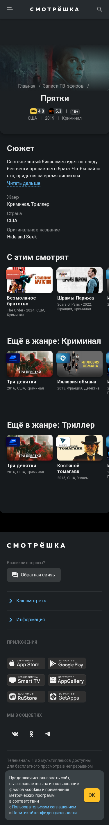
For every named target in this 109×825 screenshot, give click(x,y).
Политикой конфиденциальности (44, 812)
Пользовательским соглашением (44, 807)
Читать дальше (23, 183)
